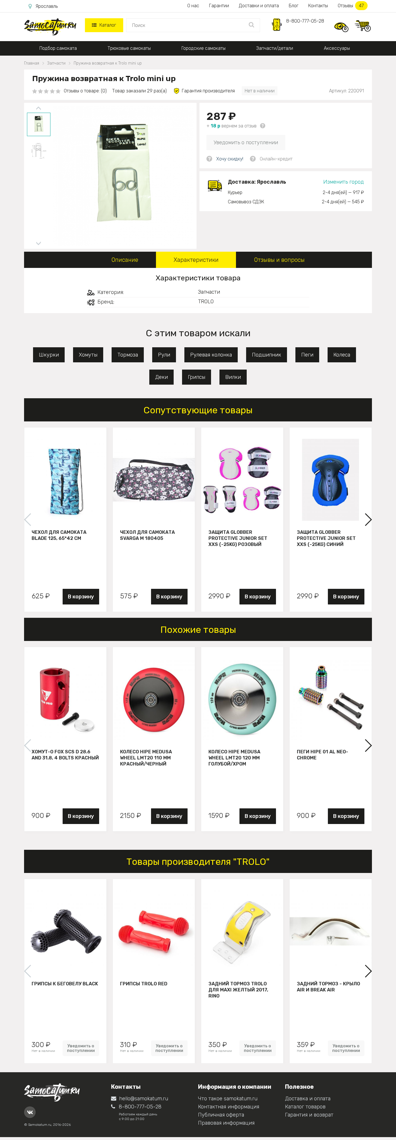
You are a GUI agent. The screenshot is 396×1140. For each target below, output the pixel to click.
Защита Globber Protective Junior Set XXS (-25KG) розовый (237, 538)
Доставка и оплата (307, 1098)
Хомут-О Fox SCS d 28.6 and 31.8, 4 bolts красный (65, 755)
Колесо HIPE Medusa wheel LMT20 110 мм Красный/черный (146, 757)
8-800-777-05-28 (305, 21)
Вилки (233, 377)
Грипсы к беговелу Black (65, 983)
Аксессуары (337, 48)
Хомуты (88, 355)
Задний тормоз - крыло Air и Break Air (328, 987)
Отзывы (351, 5)
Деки (161, 377)
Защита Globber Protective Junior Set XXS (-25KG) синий (326, 538)
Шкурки (49, 355)
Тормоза (127, 355)
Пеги (307, 355)
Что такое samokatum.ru (227, 1098)
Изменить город (343, 181)
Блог (293, 5)
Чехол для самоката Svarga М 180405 (147, 535)
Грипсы (196, 377)
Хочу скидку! (229, 159)
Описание (124, 259)
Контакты (318, 5)
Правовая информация (226, 1123)
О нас (193, 5)
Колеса (341, 355)
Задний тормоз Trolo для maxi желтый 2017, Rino (238, 989)
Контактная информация (228, 1106)
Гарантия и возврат (309, 1114)
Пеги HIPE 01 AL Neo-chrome (322, 755)
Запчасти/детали (274, 48)
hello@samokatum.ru (143, 1098)
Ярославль (46, 6)
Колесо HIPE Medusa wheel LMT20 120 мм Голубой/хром (234, 757)
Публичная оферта (221, 1114)
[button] (368, 519)
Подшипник (266, 355)
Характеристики (196, 259)
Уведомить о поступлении (246, 142)
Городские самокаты (203, 48)
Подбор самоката (58, 48)
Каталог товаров (305, 1106)
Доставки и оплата (259, 5)
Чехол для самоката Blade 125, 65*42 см (59, 535)
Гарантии (219, 5)
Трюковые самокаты (129, 48)
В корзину (81, 596)
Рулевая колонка (211, 355)
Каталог (107, 25)
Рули (164, 355)
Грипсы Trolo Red (143, 983)
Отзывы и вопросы (279, 259)
